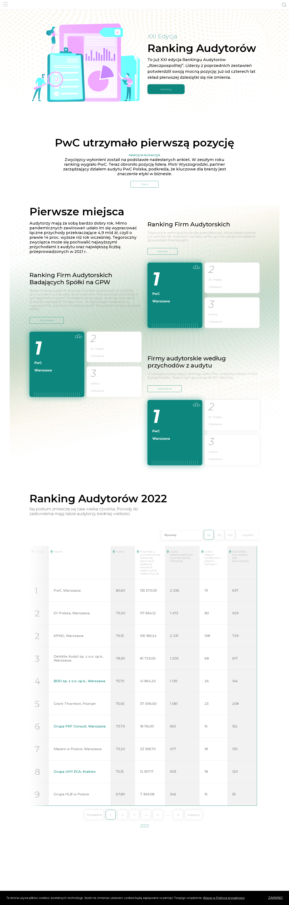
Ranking (166, 89)
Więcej (144, 184)
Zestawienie (47, 320)
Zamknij (275, 898)
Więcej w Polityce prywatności (224, 898)
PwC (38, 363)
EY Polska (97, 349)
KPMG (95, 383)
